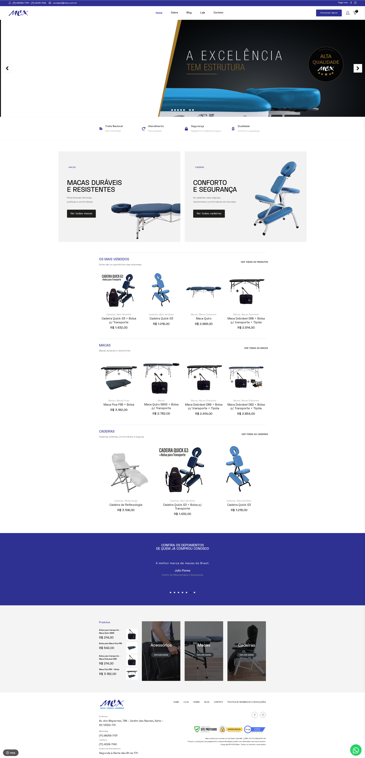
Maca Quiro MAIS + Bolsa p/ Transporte (161, 406)
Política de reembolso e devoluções (247, 702)
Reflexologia (131, 501)
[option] (182, 68)
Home (176, 702)
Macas (194, 314)
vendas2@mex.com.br (65, 2)
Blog (206, 702)
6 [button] (187, 110)
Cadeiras (110, 314)
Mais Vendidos (124, 314)
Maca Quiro (203, 318)
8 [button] (193, 110)
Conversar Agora (328, 13)
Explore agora (204, 655)
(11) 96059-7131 (108, 735)
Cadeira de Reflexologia (126, 505)
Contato (218, 702)
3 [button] (178, 110)
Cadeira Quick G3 (161, 318)
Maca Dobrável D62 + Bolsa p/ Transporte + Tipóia (246, 406)
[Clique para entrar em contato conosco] (356, 750)
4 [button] (181, 110)
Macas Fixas (123, 400)
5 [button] (184, 110)
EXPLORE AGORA (161, 655)
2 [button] (175, 110)
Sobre (196, 702)
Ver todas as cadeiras (255, 434)
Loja (186, 702)
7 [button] (190, 110)
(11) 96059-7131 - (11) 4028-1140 (29, 2)
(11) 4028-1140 (108, 744)
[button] (170, 592)
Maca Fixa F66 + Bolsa (119, 404)
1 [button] (172, 110)
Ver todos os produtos (254, 262)
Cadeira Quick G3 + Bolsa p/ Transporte (119, 320)
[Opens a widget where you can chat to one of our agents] (11, 753)
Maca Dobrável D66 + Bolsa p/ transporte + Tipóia (246, 320)
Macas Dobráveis (207, 314)
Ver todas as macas (256, 348)
